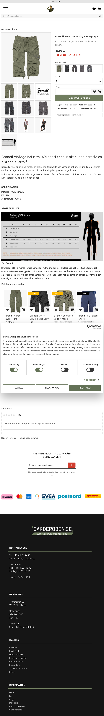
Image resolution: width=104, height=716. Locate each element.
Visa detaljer (90, 380)
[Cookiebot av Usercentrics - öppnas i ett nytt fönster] (89, 327)
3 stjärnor (9, 415)
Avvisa (19, 388)
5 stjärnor (14, 415)
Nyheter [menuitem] (12, 672)
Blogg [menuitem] (11, 699)
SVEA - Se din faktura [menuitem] (18, 668)
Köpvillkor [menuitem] (13, 648)
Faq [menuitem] (10, 696)
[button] (5, 9)
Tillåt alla (85, 388)
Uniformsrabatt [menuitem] (15, 710)
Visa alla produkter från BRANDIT (69, 115)
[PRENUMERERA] (75, 465)
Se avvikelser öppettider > (22, 627)
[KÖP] (99, 92)
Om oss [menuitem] (12, 692)
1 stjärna (4, 415)
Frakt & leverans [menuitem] (16, 655)
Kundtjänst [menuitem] (14, 651)
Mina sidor (56, 2)
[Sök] (100, 16)
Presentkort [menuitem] (14, 665)
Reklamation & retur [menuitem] (18, 658)
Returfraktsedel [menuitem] (16, 661)
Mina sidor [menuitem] (13, 703)
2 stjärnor (6, 415)
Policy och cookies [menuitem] (17, 706)
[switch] (39, 370)
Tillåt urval (52, 388)
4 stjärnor (11, 415)
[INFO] (23, 309)
